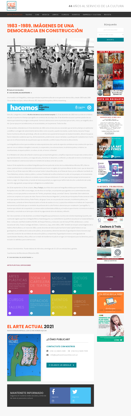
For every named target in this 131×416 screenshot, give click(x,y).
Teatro (29, 15)
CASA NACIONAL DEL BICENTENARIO (19, 93)
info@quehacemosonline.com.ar (64, 355)
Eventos (76, 15)
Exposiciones (26, 265)
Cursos (65, 15)
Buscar (109, 40)
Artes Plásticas (15, 15)
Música (45, 15)
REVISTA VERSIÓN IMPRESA (16, 331)
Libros (55, 15)
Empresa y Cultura (92, 15)
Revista (107, 15)
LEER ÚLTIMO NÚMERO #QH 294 (36, 331)
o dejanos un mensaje (60, 365)
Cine (37, 15)
